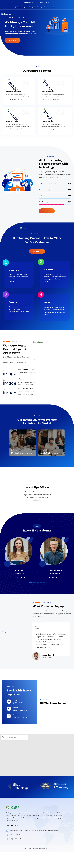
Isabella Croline (55, 570)
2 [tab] (34, 582)
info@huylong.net (30, 2)
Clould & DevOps (12, 121)
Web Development (48, 91)
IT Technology (15, 450)
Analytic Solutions (49, 453)
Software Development (14, 91)
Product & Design (48, 121)
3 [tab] (37, 582)
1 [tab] (30, 582)
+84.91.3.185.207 (44, 2)
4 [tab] (40, 582)
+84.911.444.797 (15, 834)
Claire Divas (19, 570)
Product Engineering (21, 453)
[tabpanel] (19, 559)
